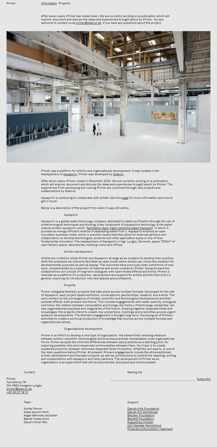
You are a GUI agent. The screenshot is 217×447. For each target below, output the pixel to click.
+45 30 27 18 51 (17, 392)
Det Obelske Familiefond (144, 425)
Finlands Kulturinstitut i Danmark (150, 429)
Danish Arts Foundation (143, 408)
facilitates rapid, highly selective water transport (120, 228)
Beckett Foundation (140, 419)
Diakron (118, 174)
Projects (64, 3)
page (125, 198)
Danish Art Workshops (142, 412)
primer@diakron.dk (88, 23)
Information (49, 3)
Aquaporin (70, 174)
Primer (11, 3)
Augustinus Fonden (140, 422)
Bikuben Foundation (140, 415)
